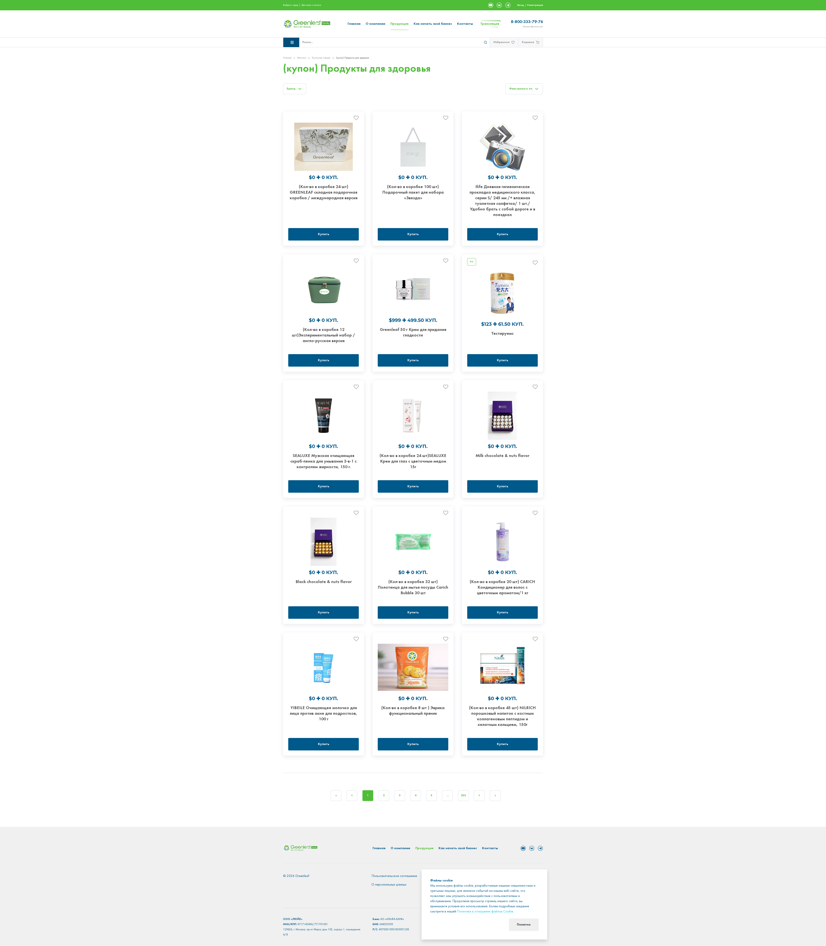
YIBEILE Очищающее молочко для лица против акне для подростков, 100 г (323, 713)
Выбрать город (290, 5)
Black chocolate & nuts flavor (324, 582)
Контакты (465, 24)
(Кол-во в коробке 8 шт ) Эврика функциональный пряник (413, 711)
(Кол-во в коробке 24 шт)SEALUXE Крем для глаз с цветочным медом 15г (413, 461)
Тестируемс (502, 334)
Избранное (501, 42)
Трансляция (489, 24)
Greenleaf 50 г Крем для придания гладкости (413, 333)
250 (463, 795)
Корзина (528, 42)
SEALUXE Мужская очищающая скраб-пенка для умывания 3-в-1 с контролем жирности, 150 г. (323, 461)
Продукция (399, 24)
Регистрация (535, 5)
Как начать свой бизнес (433, 24)
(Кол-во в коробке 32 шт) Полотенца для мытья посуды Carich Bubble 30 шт (413, 587)
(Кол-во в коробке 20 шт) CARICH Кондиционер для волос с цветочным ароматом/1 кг (502, 587)
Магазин (301, 58)
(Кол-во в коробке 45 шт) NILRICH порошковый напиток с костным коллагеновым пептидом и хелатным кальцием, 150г (502, 716)
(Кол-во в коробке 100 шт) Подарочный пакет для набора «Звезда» (413, 192)
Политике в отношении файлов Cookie (485, 911)
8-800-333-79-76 (527, 22)
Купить (323, 234)
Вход (520, 5)
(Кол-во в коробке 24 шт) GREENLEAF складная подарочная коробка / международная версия (324, 192)
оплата (317, 5)
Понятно (524, 924)
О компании (375, 24)
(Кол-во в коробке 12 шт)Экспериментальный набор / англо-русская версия (323, 335)
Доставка (306, 5)
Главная (354, 24)
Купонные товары (321, 58)
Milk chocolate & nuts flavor (502, 456)
